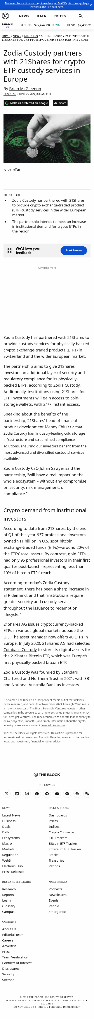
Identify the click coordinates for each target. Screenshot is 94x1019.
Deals (6, 826)
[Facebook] (37, 794)
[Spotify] (67, 794)
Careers (8, 940)
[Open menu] (88, 16)
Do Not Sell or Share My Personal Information (47, 1007)
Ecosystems (11, 837)
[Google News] (77, 794)
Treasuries (56, 860)
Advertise (9, 946)
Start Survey (74, 250)
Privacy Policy (16, 1000)
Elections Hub (12, 866)
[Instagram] (27, 794)
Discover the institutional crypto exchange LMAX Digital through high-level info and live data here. (47, 5)
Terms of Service (44, 1000)
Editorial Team (13, 934)
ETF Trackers (58, 837)
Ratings (54, 866)
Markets (8, 849)
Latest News (11, 815)
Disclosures (10, 968)
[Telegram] (47, 794)
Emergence (57, 911)
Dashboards (58, 815)
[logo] (5, 16)
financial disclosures (53, 725)
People (54, 906)
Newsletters (57, 894)
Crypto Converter (62, 832)
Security (8, 974)
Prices (53, 821)
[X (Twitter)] (7, 794)
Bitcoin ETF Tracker (63, 843)
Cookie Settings (73, 1000)
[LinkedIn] (17, 794)
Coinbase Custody (20, 649)
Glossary (8, 906)
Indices (54, 826)
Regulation (10, 854)
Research (9, 889)
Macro (7, 843)
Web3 (6, 860)
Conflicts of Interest (16, 963)
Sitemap (8, 979)
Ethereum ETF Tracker (65, 849)
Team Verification (15, 957)
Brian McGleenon (25, 88)
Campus (8, 911)
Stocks (53, 854)
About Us (9, 929)
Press (6, 951)
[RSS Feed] (87, 794)
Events (54, 900)
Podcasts (55, 889)
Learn (6, 900)
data (32, 528)
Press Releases (13, 871)
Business (9, 821)
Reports (8, 894)
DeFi (5, 832)
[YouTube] (57, 794)
